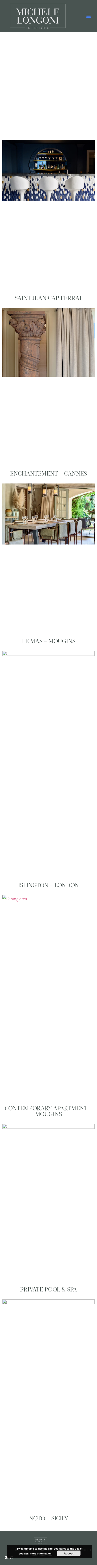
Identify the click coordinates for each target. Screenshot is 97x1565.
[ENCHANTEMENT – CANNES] (48, 386)
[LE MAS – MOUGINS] (48, 558)
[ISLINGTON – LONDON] (48, 763)
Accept (68, 1553)
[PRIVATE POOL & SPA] (48, 1202)
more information (41, 1553)
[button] (88, 16)
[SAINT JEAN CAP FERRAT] (48, 214)
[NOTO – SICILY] (48, 1404)
